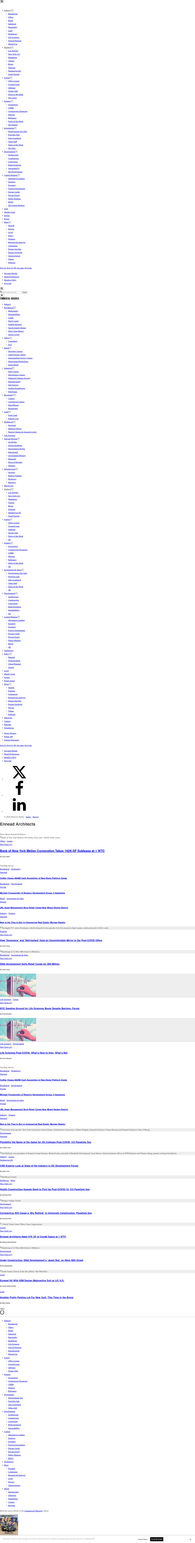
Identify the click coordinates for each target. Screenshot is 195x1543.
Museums (12, 459)
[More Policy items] (10, 654)
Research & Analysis (16, 242)
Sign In (3, 268)
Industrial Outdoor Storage (19, 378)
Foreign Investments (16, 188)
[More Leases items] (11, 78)
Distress (11, 114)
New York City (14, 54)
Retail (10, 20)
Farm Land (12, 415)
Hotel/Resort (13, 405)
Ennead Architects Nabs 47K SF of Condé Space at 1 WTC (33, 1236)
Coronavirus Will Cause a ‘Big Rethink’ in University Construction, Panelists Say (46, 1213)
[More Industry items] (12, 10)
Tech (6, 209)
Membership (13, 1492)
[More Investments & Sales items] (22, 570)
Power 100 (8, 736)
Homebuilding (14, 314)
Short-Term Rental (16, 331)
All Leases (12, 98)
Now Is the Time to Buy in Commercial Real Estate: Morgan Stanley (32, 922)
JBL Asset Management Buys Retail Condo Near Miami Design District (34, 907)
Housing (11, 657)
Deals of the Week (15, 94)
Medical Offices (15, 428)
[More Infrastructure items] (16, 469)
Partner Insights (14, 249)
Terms (28, 817)
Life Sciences (13, 37)
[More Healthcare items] (14, 422)
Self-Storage (13, 385)
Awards (11, 225)
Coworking (12, 341)
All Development (15, 172)
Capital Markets (10, 175)
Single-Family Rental (17, 328)
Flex (10, 344)
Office (10, 17)
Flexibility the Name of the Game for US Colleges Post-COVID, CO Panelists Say (45, 1142)
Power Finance (10, 733)
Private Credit (14, 192)
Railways (12, 482)
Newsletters (9, 728)
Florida (3, 887)
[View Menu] (2, 1)
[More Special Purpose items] (18, 439)
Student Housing (15, 324)
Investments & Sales (12, 570)
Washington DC (14, 71)
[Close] (190, 1539)
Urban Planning (14, 664)
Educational (13, 452)
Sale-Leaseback (14, 138)
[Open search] (2, 288)
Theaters (11, 465)
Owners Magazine (11, 740)
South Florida (13, 74)
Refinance (12, 118)
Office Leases (14, 81)
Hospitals (12, 425)
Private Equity (14, 195)
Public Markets (14, 199)
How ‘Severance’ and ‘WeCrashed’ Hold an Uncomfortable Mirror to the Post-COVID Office (51, 940)
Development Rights (16, 449)
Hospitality (12, 27)
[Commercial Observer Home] (9, 5)
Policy (10, 235)
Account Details (10, 273)
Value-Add (12, 141)
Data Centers (13, 371)
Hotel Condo (13, 321)
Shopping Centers (15, 351)
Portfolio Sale (14, 135)
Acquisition (13, 104)
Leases (7, 77)
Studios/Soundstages (16, 388)
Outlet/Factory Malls (16, 355)
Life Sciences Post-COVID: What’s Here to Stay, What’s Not (33, 1052)
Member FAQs (10, 280)
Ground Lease (14, 84)
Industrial (12, 24)
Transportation (14, 256)
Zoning (11, 667)
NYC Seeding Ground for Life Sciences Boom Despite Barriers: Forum (39, 1008)
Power (6, 219)
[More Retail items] (10, 348)
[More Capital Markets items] (18, 175)
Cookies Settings (142, 1539)
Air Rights (12, 442)
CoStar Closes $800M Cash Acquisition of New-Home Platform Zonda (33, 878)
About (6, 1488)
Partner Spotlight (15, 252)
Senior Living (14, 334)
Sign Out (28, 268)
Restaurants (13, 408)
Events (7, 215)
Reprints (7, 724)
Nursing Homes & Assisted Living (22, 432)
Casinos (11, 398)
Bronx (10, 64)
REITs (10, 202)
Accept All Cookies (156, 1539)
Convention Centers (16, 402)
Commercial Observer (33, 1511)
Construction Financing (18, 111)
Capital (7, 1431)
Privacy (36, 817)
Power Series (9, 681)
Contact (7, 721)
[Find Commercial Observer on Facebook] (19, 795)
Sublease (11, 88)
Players (11, 229)
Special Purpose (14, 41)
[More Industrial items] (13, 368)
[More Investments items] (15, 128)
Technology (9, 650)
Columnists (13, 246)
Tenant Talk (13, 91)
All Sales (12, 148)
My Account (19, 268)
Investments (9, 128)
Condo (11, 318)
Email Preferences (11, 277)
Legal (10, 232)
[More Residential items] (14, 308)
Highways (12, 479)
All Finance (13, 125)
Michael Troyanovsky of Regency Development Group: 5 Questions (32, 892)
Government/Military (17, 455)
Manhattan (12, 57)
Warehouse (12, 391)
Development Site (15, 1398)
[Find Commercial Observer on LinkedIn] (19, 811)
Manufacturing (14, 381)
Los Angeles (13, 51)
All (9, 539)
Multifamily (13, 311)
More (6, 222)
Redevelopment (14, 165)
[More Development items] (16, 152)
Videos (11, 259)
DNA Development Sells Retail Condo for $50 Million (30, 964)
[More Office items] (10, 338)
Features (11, 239)
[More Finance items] (12, 101)
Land (10, 30)
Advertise (8, 718)
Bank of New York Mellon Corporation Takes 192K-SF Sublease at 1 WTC (52, 850)
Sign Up (9, 268)
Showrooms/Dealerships (18, 361)
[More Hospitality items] (14, 395)
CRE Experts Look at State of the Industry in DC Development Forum (39, 1165)
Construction (13, 158)
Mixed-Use (12, 44)
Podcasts (11, 262)
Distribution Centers (16, 375)
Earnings (11, 182)
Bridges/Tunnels (15, 476)
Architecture (13, 155)
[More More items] (10, 222)
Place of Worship (15, 462)
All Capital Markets (16, 205)
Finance (7, 101)
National (11, 67)
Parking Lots (13, 418)
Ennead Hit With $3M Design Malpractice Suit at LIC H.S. (32, 1280)
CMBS (11, 108)
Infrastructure (9, 469)
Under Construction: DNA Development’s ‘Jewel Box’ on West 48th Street (41, 1260)
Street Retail (13, 365)
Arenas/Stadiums (15, 445)
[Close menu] (2, 295)
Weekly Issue (9, 212)
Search (25, 292)
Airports (11, 472)
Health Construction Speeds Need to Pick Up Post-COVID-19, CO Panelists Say (45, 1189)
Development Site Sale (17, 131)
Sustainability (14, 168)
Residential (12, 14)
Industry (7, 304)
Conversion (13, 162)
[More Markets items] (12, 47)
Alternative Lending (16, 178)
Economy (12, 185)
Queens (11, 61)
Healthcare (12, 34)
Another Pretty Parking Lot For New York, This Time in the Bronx (36, 1297)
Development (9, 151)
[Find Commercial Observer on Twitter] (19, 779)
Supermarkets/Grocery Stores (20, 358)
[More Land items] (9, 412)
